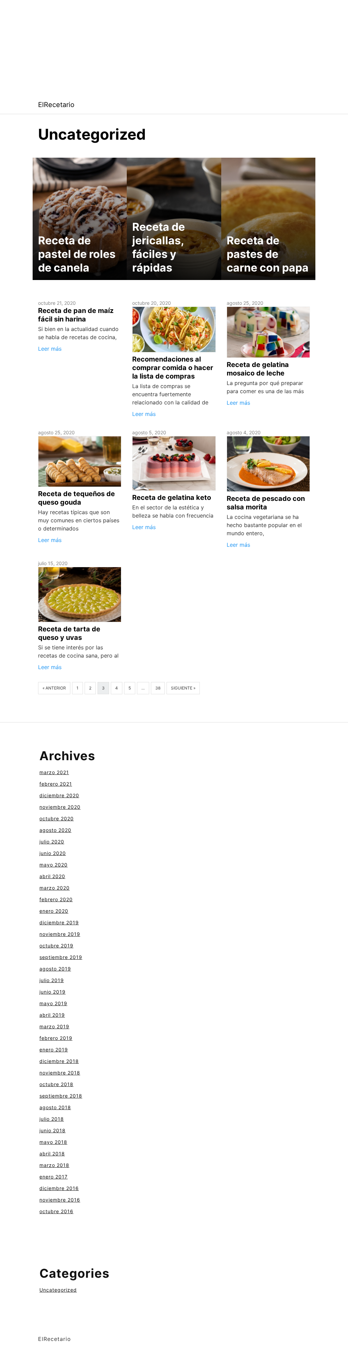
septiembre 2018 (60, 1096)
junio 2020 (52, 853)
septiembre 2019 (60, 957)
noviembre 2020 (60, 807)
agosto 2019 (55, 969)
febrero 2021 (55, 784)
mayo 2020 (53, 865)
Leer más (50, 348)
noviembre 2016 (59, 1200)
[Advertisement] (174, 47)
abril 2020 (52, 876)
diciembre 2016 (59, 1188)
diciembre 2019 (59, 922)
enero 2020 (53, 911)
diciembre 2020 (59, 795)
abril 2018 (52, 1153)
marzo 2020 (54, 888)
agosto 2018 (55, 1107)
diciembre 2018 (59, 1061)
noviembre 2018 (59, 1073)
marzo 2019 (54, 1026)
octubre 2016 (56, 1211)
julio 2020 (51, 841)
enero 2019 (53, 1049)
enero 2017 (53, 1177)
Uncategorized (58, 1290)
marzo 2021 (54, 772)
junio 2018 (52, 1130)
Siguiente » (183, 688)
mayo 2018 (53, 1142)
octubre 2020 (56, 818)
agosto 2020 (55, 830)
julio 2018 (51, 1119)
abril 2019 (52, 1015)
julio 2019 (51, 980)
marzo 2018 (54, 1165)
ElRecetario (56, 104)
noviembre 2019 (59, 934)
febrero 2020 (56, 899)
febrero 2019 (55, 1038)
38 (157, 688)
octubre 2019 (56, 945)
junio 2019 (52, 992)
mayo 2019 (53, 1003)
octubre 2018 (56, 1084)
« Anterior (54, 688)
